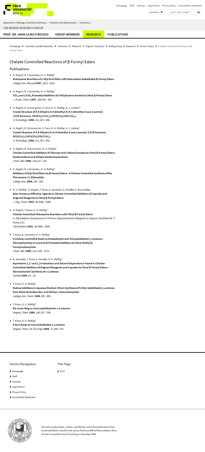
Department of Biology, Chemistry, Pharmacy (25, 23)
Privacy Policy (169, 5)
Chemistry (86, 23)
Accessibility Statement (190, 5)
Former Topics (147, 46)
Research (93, 34)
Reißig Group (115, 46)
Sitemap (141, 5)
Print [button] (62, 371)
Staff (131, 5)
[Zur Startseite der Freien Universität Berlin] (27, 9)
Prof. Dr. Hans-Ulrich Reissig (26, 34)
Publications (117, 34)
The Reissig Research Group (23, 28)
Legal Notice (153, 5)
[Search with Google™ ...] (199, 12)
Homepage (121, 5)
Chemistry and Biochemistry (64, 23)
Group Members (67, 34)
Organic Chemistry (95, 46)
